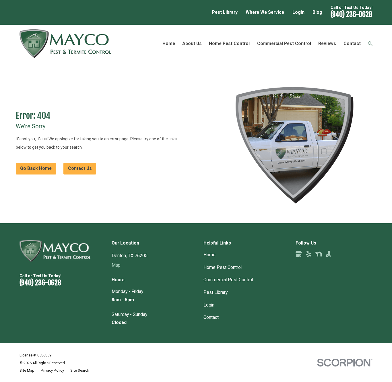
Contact (211, 317)
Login (298, 12)
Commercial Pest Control (228, 279)
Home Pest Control (222, 267)
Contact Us (80, 168)
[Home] (65, 43)
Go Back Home (36, 168)
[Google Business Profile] (299, 254)
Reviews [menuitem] (327, 43)
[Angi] (328, 254)
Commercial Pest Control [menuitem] (284, 43)
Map (116, 265)
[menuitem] (27, 370)
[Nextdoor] (318, 254)
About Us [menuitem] (192, 43)
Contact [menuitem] (352, 43)
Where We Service (265, 12)
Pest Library (225, 12)
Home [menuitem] (168, 43)
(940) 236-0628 (351, 14)
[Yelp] (308, 254)
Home (209, 254)
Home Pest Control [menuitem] (229, 43)
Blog (317, 12)
